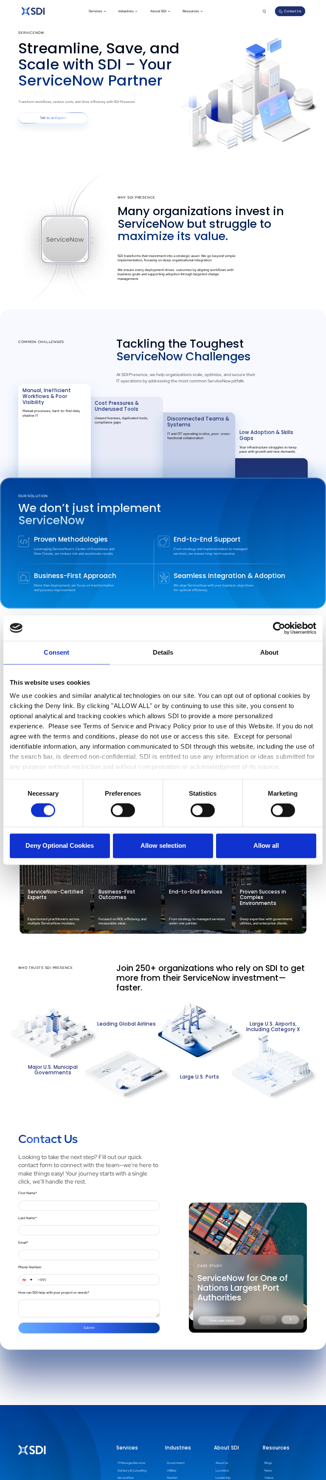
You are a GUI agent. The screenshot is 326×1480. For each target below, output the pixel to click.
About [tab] (269, 652)
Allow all (266, 845)
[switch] (123, 810)
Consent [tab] (56, 652)
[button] (97, 11)
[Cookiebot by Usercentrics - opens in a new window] (279, 628)
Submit (89, 1327)
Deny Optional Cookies (59, 845)
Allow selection (163, 845)
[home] (33, 11)
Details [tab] (163, 652)
